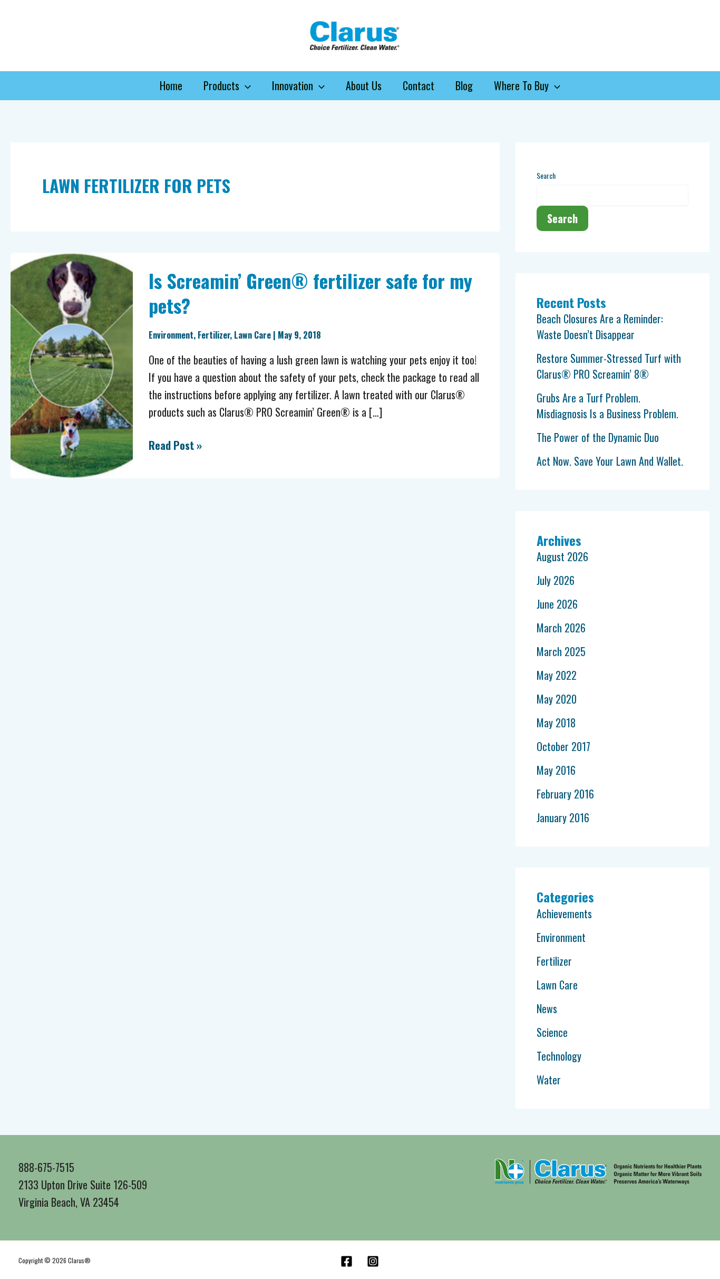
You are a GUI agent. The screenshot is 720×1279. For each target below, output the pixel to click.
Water (549, 1080)
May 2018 (556, 722)
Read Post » (175, 445)
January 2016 (563, 817)
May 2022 (557, 675)
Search (546, 175)
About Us (364, 85)
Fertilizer (214, 335)
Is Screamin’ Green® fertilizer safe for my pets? (310, 292)
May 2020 (557, 699)
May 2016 (556, 770)
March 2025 (561, 651)
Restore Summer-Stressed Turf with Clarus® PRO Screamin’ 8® (609, 366)
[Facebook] (346, 1261)
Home (171, 85)
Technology (559, 1056)
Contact (418, 85)
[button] (245, 85)
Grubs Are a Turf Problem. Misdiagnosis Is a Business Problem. (607, 405)
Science (552, 1032)
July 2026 (556, 580)
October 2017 (563, 746)
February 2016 (565, 794)
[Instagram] (373, 1261)
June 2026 (557, 604)
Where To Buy (521, 85)
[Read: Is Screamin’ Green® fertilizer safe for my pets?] (72, 364)
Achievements (564, 913)
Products (221, 85)
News (547, 1008)
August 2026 (562, 556)
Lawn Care (252, 335)
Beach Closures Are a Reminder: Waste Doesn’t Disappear (600, 326)
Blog (464, 85)
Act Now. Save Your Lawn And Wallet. (610, 461)
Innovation (292, 85)
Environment (171, 335)
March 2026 (561, 628)
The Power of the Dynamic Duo (598, 437)
